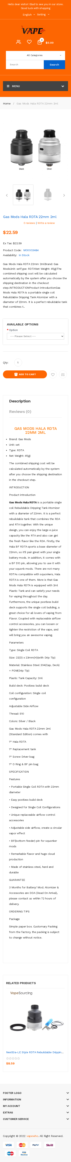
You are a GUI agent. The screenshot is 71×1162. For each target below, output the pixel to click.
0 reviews (29, 223)
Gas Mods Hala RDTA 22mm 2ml (37, 103)
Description (19, 401)
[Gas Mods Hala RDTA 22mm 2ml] (23, 194)
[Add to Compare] (28, 1061)
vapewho (32, 1136)
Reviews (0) (20, 411)
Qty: (5, 362)
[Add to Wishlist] (19, 1061)
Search (54, 64)
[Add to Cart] (10, 1061)
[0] (29, 42)
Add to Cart (27, 374)
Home (7, 103)
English (28, 14)
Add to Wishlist (53, 374)
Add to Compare (63, 374)
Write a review (46, 223)
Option (13, 330)
